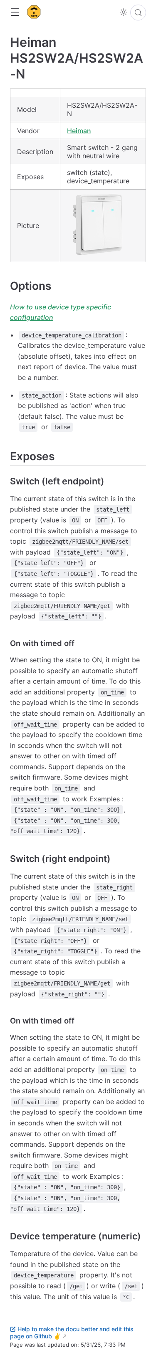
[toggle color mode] (123, 12)
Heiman (79, 131)
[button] (15, 12)
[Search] (138, 12)
